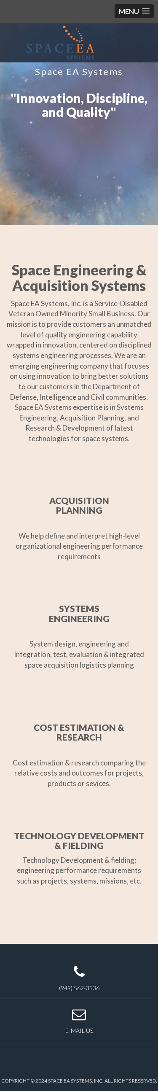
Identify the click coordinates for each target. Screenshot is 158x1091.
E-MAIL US (79, 1030)
